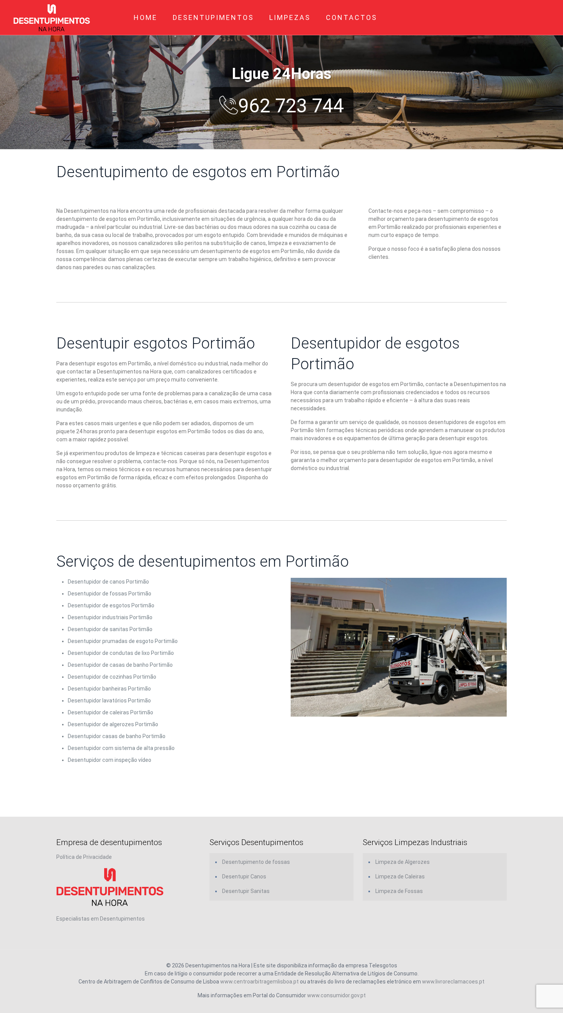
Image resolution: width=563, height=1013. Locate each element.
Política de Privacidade (84, 857)
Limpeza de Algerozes (402, 862)
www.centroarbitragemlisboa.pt (259, 981)
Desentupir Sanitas (246, 891)
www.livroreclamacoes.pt (453, 981)
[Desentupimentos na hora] (51, 17)
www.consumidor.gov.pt (336, 995)
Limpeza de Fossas (399, 891)
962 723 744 (291, 106)
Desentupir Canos (244, 876)
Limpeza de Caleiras (400, 876)
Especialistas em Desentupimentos (100, 919)
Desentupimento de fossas (256, 862)
